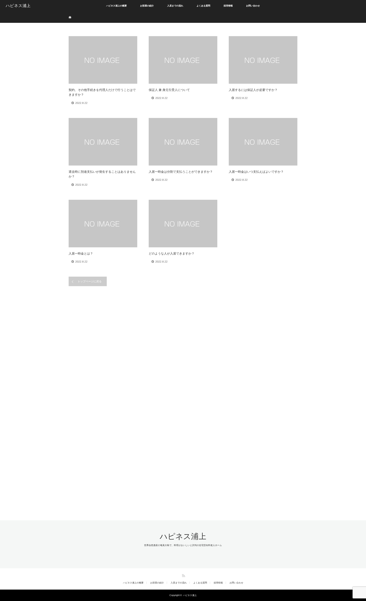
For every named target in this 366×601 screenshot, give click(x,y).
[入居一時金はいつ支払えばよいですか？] (263, 142)
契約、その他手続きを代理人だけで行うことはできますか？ (102, 92)
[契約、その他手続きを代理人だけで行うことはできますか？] (103, 60)
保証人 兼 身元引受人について (169, 90)
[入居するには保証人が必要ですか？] (263, 60)
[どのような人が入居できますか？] (183, 223)
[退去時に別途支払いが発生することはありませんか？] (103, 142)
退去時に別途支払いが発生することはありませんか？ (102, 174)
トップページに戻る (90, 281)
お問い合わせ (253, 5)
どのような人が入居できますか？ (171, 253)
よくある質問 (203, 5)
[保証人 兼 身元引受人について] (183, 60)
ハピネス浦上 (18, 5)
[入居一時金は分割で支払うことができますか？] (183, 142)
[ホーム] (70, 12)
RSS (183, 575)
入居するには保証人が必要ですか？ (253, 90)
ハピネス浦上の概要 (116, 5)
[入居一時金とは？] (103, 223)
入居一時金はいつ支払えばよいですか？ (256, 171)
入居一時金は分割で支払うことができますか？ (181, 171)
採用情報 (228, 5)
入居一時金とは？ (81, 253)
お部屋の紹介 (147, 5)
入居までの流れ (175, 5)
